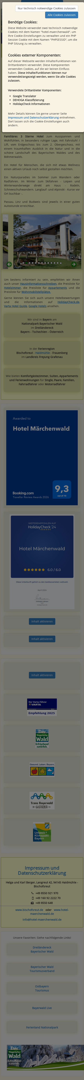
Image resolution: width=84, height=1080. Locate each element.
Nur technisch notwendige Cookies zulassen (47, 8)
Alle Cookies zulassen (62, 15)
